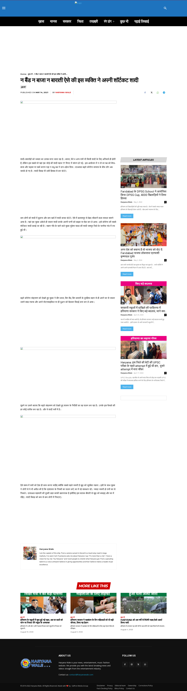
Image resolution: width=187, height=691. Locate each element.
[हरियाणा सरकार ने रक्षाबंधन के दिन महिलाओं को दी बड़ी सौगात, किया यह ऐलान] (93, 603)
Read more (127, 216)
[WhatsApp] (157, 92)
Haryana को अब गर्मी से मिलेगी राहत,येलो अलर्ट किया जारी (141, 621)
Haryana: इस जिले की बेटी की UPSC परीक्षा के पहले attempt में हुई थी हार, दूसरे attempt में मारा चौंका (143, 366)
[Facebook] (145, 92)
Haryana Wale (63, 92)
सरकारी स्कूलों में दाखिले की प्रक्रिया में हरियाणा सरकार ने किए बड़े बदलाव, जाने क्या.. (143, 309)
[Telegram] (164, 92)
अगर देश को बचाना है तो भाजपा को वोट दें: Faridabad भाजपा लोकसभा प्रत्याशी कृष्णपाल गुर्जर (142, 253)
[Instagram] (131, 664)
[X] (151, 92)
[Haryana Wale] (30, 557)
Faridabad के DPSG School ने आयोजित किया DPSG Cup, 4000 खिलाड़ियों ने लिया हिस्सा (143, 195)
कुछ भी (30, 74)
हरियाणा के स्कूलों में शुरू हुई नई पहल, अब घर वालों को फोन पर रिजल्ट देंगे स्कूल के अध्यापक (41, 621)
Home (23, 74)
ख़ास (122, 187)
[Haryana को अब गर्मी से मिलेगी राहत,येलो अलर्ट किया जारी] (144, 603)
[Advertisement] (93, 46)
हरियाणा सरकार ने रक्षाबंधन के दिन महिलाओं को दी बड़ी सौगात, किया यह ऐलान (92, 621)
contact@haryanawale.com (81, 674)
